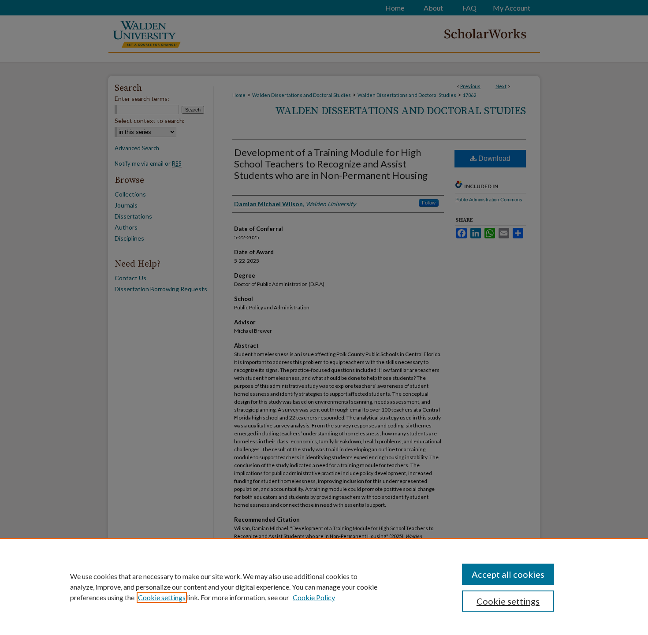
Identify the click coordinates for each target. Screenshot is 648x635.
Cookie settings (162, 597)
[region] (324, 586)
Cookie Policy (314, 597)
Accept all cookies (508, 574)
